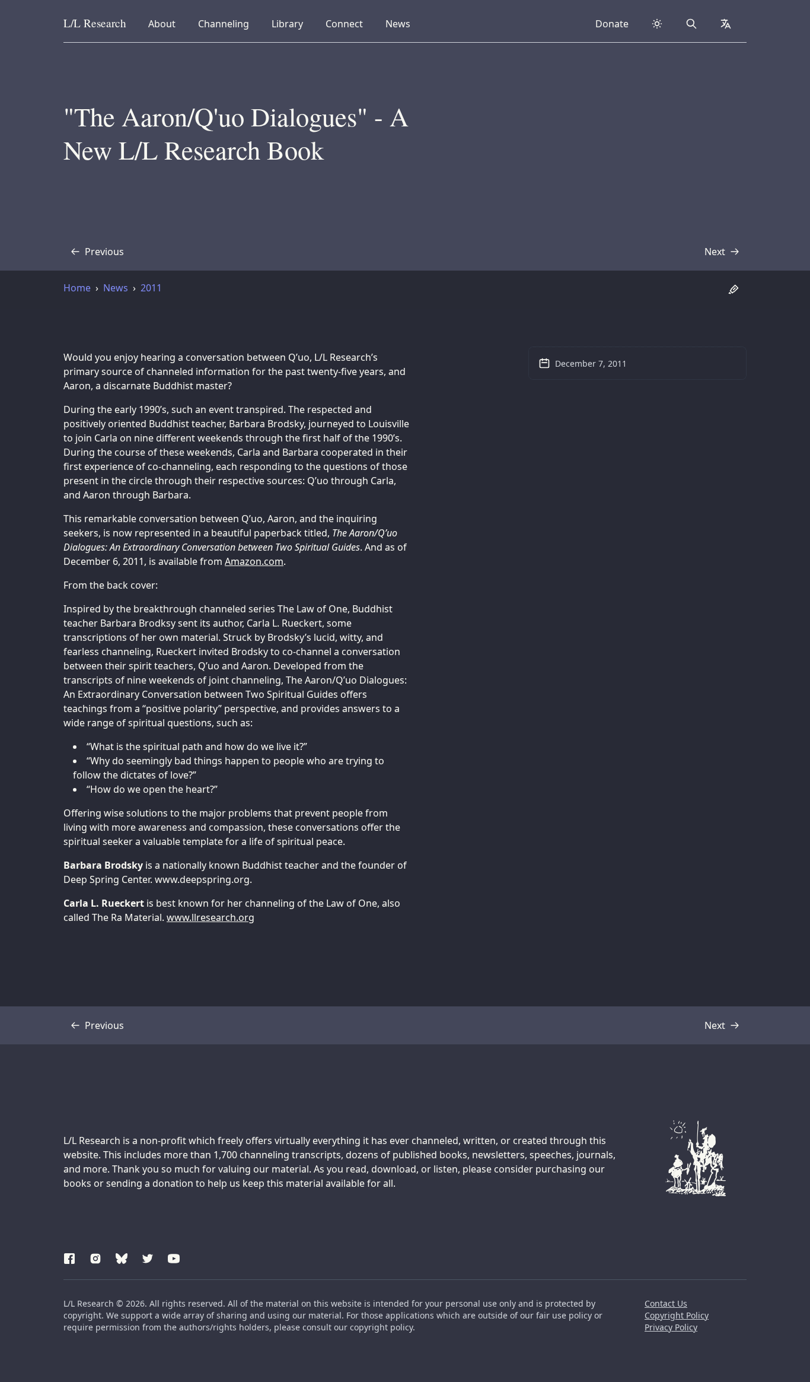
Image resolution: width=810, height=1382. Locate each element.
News (401, 23)
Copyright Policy (677, 1315)
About (165, 23)
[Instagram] (95, 1256)
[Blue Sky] (121, 1256)
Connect (346, 23)
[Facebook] (69, 1256)
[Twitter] (148, 1256)
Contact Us (666, 1303)
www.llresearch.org (210, 917)
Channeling (223, 23)
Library (291, 23)
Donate (612, 23)
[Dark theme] (657, 23)
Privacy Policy (671, 1327)
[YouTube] (174, 1256)
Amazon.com (254, 561)
